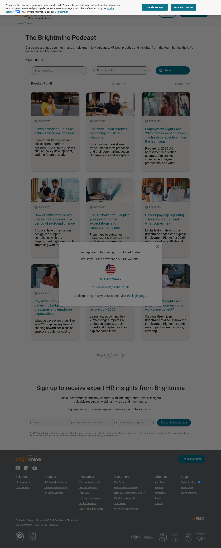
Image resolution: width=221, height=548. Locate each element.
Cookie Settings (155, 7)
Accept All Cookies (183, 7)
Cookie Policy (61, 12)
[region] (110, 7)
